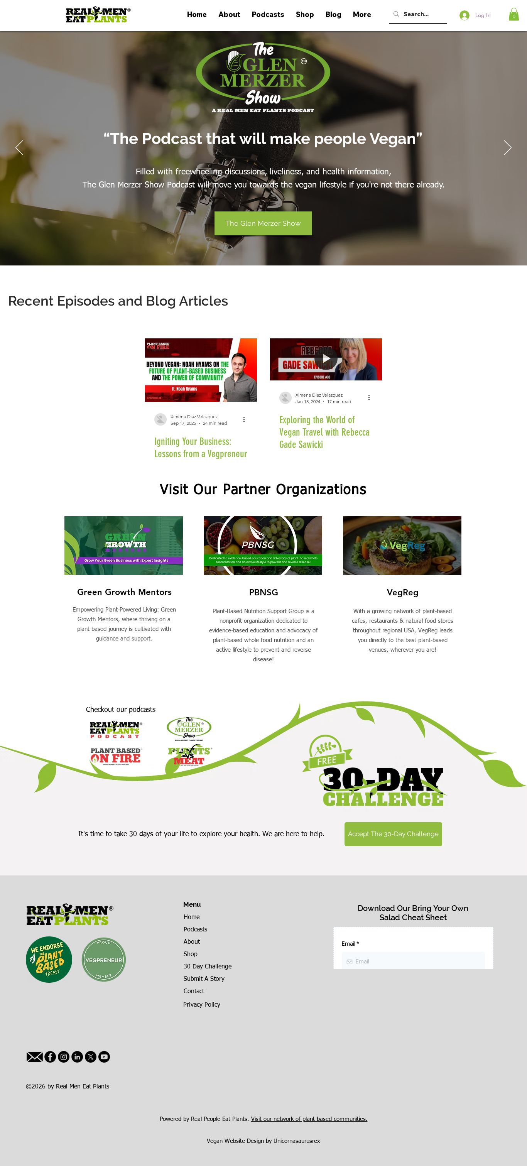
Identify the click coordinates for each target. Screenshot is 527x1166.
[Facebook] (50, 1057)
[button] (513, 14)
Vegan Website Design (235, 1141)
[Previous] (19, 148)
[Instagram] (63, 1057)
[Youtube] (104, 1057)
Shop (191, 954)
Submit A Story (204, 979)
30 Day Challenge (207, 967)
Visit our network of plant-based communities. (309, 1119)
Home (191, 917)
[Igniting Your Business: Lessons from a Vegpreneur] (201, 370)
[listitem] (124, 607)
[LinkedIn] (77, 1057)
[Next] (508, 148)
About (192, 942)
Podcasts (195, 930)
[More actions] (246, 419)
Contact (194, 992)
